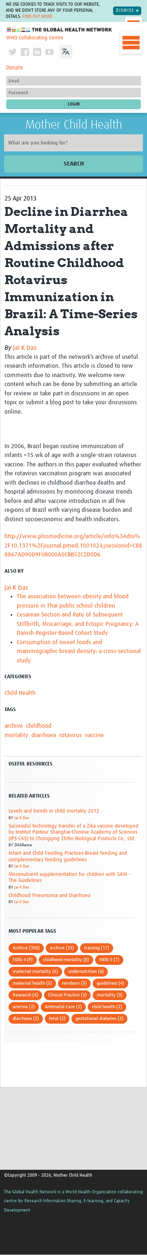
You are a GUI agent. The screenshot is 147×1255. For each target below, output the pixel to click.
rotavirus (70, 735)
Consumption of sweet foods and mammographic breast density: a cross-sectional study (79, 651)
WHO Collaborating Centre (34, 38)
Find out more (37, 17)
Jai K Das (25, 348)
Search (74, 164)
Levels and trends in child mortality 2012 (54, 811)
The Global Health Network (59, 30)
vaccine (94, 735)
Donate (14, 68)
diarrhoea (43, 735)
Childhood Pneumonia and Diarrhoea (49, 895)
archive (13, 726)
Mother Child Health (73, 125)
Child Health (20, 693)
